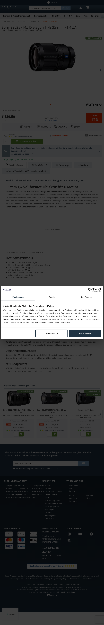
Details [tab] (52, 297)
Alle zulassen (85, 333)
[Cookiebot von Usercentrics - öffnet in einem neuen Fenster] (90, 290)
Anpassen (50, 333)
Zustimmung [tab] (18, 297)
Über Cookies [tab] (86, 297)
